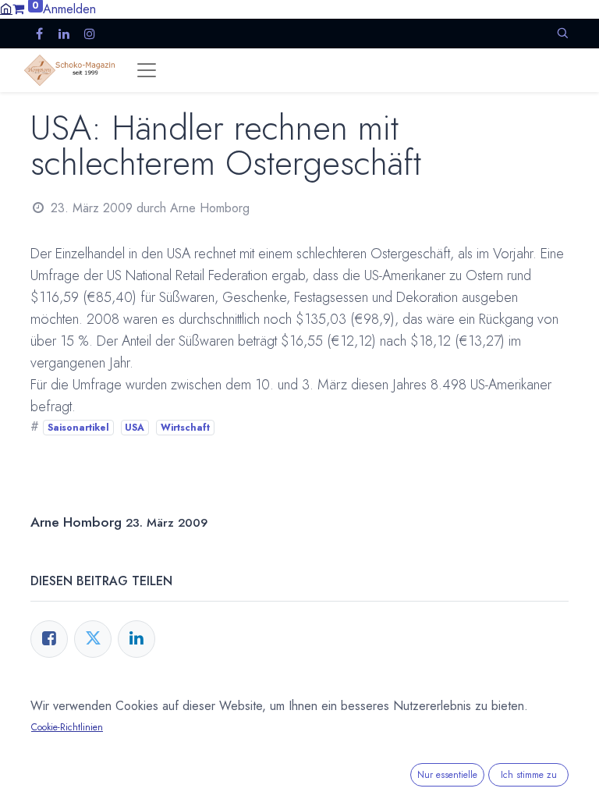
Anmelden (69, 9)
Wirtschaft (185, 428)
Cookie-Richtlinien (67, 727)
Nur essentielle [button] (447, 775)
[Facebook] (49, 639)
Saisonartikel (78, 428)
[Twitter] (93, 639)
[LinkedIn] (136, 639)
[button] (562, 33)
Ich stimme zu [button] (529, 775)
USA (134, 428)
